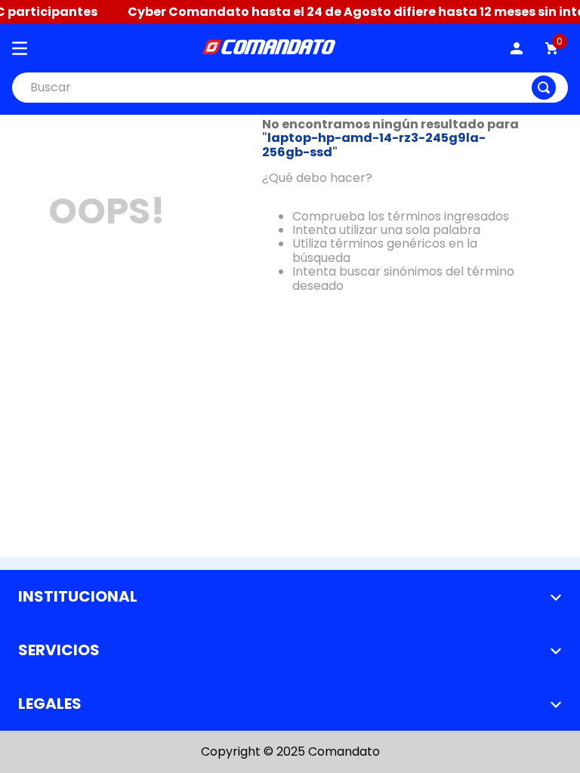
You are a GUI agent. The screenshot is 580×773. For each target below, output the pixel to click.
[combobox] (290, 87)
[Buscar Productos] (544, 87)
